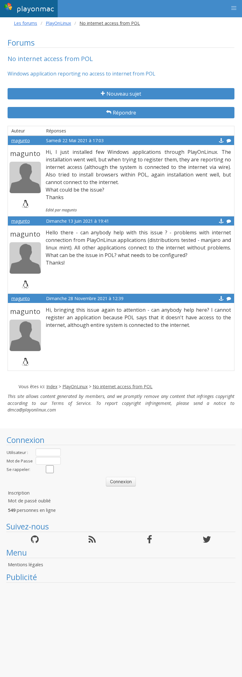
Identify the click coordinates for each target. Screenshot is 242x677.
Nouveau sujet (124, 93)
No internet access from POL (123, 386)
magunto (20, 140)
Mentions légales (25, 565)
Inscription (19, 493)
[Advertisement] (120, 630)
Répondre (124, 112)
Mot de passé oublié (29, 501)
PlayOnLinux (58, 23)
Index (51, 386)
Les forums (25, 23)
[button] (234, 8)
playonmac (34, 9)
